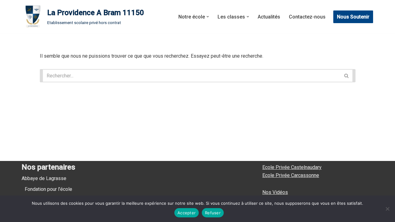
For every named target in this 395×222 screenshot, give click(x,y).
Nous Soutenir (353, 17)
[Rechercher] (348, 75)
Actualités (269, 17)
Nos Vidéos (275, 192)
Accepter (186, 212)
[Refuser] (387, 209)
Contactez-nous (307, 17)
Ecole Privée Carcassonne (290, 175)
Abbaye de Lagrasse (44, 178)
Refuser (213, 212)
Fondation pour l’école (48, 189)
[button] (207, 16)
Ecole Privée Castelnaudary (292, 167)
